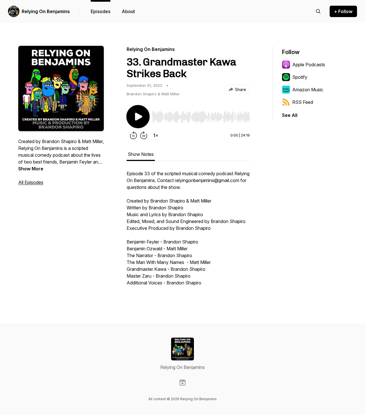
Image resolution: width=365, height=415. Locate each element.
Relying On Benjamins (46, 11)
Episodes (100, 11)
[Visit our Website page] (182, 382)
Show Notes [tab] (141, 154)
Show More (30, 169)
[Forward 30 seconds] (144, 135)
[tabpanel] (188, 231)
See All (289, 115)
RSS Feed (302, 102)
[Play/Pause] (138, 116)
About (128, 11)
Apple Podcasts (308, 64)
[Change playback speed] (155, 135)
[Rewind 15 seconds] (133, 135)
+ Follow (343, 11)
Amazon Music (307, 89)
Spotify (299, 77)
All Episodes (30, 182)
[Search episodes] (318, 11)
